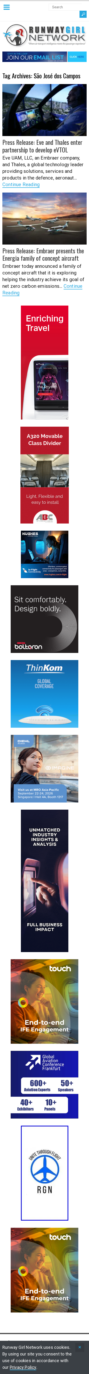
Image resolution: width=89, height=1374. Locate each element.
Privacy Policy (23, 1367)
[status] (79, 1347)
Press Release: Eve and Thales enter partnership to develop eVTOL (42, 145)
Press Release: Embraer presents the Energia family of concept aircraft (43, 254)
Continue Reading (21, 184)
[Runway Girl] (44, 45)
